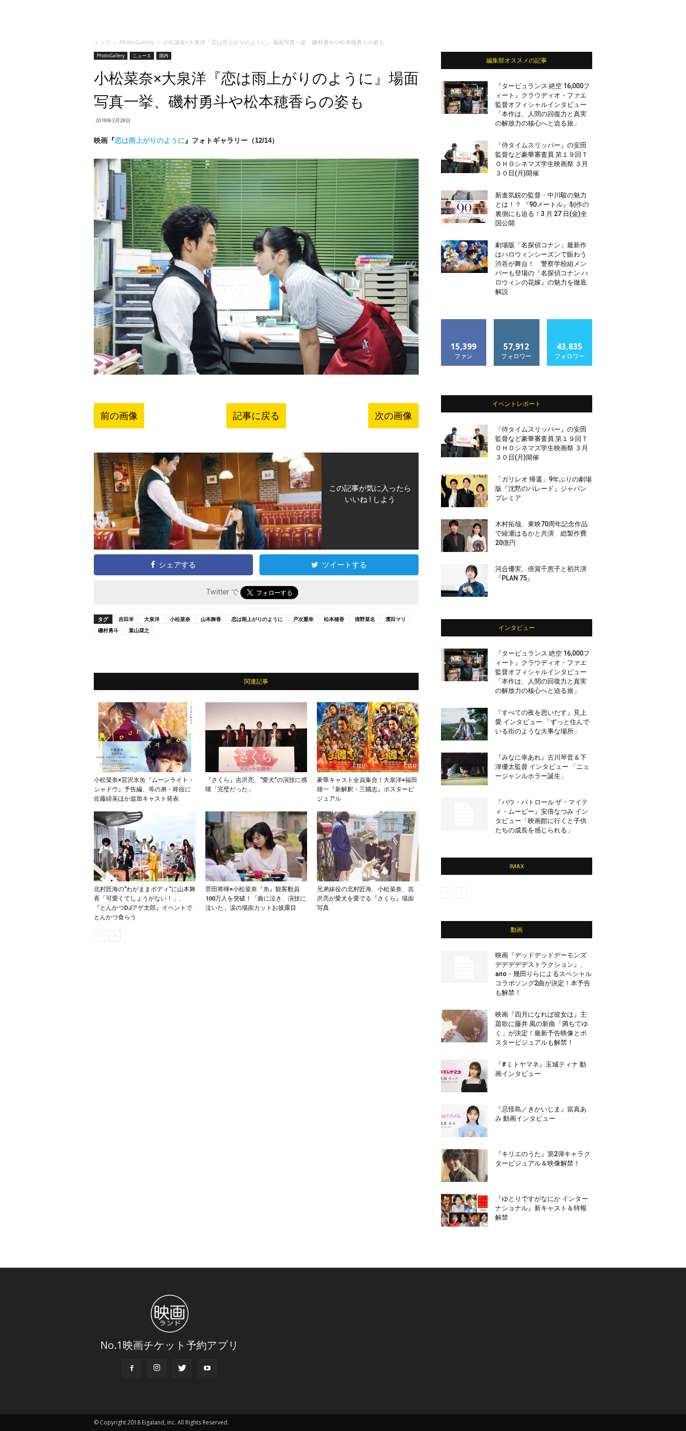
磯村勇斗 (108, 630)
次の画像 (393, 416)
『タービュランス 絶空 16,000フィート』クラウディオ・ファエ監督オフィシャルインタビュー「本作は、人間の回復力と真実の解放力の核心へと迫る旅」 (542, 104)
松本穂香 (334, 618)
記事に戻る (256, 416)
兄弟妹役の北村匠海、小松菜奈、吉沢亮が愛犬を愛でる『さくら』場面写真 (365, 898)
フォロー (516, 322)
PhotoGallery (136, 42)
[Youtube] (207, 1368)
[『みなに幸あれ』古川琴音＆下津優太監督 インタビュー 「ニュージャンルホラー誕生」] (464, 769)
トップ (102, 42)
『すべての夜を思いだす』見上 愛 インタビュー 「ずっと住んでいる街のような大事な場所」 (542, 722)
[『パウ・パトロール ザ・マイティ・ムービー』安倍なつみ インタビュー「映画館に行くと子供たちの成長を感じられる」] (464, 813)
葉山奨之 (139, 630)
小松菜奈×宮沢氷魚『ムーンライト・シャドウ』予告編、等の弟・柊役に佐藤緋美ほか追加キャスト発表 (144, 789)
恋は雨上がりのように (150, 140)
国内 (163, 55)
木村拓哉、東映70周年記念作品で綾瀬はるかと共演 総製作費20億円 (541, 533)
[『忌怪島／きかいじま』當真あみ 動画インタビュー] (464, 1120)
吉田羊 (126, 618)
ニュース (142, 55)
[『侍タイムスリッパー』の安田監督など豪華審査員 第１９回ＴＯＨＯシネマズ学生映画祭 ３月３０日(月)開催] (464, 156)
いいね (464, 322)
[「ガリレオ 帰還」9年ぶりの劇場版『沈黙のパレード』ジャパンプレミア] (464, 491)
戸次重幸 (303, 618)
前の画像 (119, 416)
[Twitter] (182, 1368)
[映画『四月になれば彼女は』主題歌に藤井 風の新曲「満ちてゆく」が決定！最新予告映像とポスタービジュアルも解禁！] (464, 1026)
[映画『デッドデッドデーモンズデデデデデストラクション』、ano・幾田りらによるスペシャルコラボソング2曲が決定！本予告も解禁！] (464, 966)
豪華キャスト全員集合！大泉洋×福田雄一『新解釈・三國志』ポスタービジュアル (367, 789)
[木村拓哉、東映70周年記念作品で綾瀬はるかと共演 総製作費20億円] (464, 535)
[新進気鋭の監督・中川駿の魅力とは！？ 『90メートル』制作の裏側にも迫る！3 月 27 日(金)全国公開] (464, 206)
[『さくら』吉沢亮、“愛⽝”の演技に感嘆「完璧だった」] (256, 737)
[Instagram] (156, 1368)
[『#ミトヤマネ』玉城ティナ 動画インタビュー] (464, 1076)
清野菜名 (365, 618)
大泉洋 (152, 618)
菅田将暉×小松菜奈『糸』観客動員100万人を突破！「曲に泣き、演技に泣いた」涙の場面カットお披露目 (255, 898)
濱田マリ (395, 618)
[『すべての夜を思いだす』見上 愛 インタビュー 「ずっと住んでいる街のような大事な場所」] (464, 724)
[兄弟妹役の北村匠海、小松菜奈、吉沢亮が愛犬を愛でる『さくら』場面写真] (368, 846)
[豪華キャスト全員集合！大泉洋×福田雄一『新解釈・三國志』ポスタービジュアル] (368, 737)
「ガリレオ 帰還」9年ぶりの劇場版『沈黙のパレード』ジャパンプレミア (543, 488)
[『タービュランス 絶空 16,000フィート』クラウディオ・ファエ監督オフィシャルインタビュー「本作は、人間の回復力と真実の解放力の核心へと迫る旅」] (464, 97)
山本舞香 (211, 618)
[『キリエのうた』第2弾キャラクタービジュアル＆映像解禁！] (464, 1165)
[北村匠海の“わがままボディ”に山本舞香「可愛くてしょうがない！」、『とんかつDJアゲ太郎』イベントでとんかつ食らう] (145, 846)
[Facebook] (131, 1368)
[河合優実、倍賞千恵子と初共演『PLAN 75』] (464, 580)
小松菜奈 (180, 618)
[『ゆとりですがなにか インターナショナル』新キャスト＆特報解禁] (464, 1210)
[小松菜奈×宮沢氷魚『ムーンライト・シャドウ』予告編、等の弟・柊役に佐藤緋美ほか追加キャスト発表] (145, 737)
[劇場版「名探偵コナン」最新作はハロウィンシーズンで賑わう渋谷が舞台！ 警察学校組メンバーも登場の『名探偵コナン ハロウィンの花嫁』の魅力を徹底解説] (464, 256)
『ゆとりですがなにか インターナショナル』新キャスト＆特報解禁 (541, 1208)
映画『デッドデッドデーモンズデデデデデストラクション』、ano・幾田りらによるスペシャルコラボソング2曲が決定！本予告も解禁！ (543, 973)
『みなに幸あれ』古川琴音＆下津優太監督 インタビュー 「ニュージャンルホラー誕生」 (542, 767)
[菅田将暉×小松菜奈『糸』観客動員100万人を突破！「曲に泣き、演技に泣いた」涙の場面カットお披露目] (256, 846)
